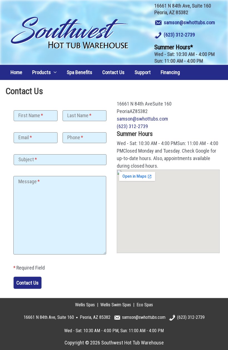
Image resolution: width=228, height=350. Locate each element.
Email (23, 137)
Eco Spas (145, 304)
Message (27, 181)
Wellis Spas (85, 304)
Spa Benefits (79, 72)
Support (143, 72)
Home (16, 72)
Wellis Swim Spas (115, 304)
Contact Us (113, 72)
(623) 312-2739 (179, 35)
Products (41, 72)
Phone (73, 137)
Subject (26, 159)
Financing (170, 72)
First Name (29, 115)
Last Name (77, 115)
